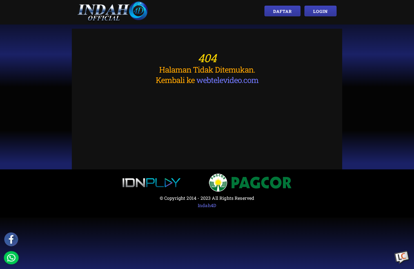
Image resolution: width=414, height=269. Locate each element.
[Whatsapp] (11, 257)
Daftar (282, 11)
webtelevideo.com (227, 80)
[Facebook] (11, 240)
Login (320, 11)
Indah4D (207, 205)
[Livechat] (402, 258)
